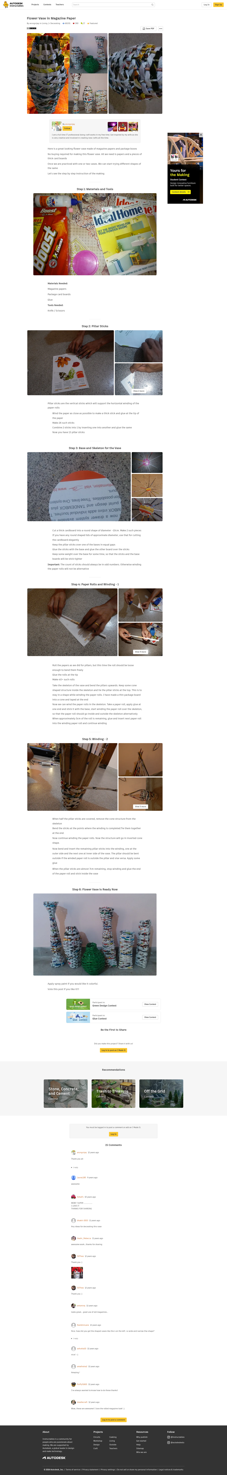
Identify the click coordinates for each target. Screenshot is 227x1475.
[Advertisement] (185, 168)
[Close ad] (201, 135)
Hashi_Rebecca (84, 1238)
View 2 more (138, 391)
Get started (141, 1441)
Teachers (60, 4)
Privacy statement (90, 1469)
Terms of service (73, 1469)
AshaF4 (80, 1197)
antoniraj (81, 1306)
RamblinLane (83, 1325)
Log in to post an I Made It (113, 1050)
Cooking (113, 1437)
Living (45, 23)
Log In (207, 4)
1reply (75, 1167)
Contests (47, 4)
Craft (95, 1448)
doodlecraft (82, 1402)
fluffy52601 (82, 1384)
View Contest (150, 1004)
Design (96, 1444)
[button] (160, 28)
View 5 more (140, 806)
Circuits (96, 1437)
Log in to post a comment (113, 1419)
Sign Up (218, 4)
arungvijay (34, 23)
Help (138, 1444)
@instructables (177, 1437)
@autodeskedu (177, 1442)
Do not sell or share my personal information (137, 1469)
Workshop (97, 1441)
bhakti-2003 (82, 1220)
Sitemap (140, 1448)
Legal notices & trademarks (171, 1469)
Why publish (142, 1437)
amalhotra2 (82, 1366)
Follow (67, 128)
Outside (112, 1444)
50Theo (80, 1256)
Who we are (141, 1452)
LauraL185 (81, 1177)
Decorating (55, 23)
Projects (35, 4)
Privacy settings (108, 1469)
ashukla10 (81, 1348)
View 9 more (140, 651)
